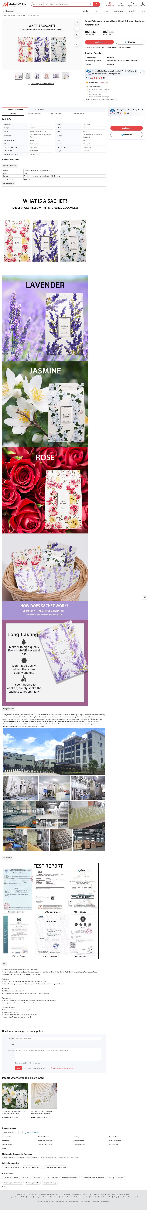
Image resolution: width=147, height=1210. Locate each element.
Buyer (95, 11)
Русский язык (54, 1197)
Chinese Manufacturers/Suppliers (48, 1194)
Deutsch (69, 1197)
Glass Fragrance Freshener (13, 1183)
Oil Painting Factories (11, 1178)
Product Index (111, 1194)
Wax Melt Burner (43, 1137)
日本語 (97, 1197)
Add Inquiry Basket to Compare (42, 84)
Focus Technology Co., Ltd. (59, 1201)
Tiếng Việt (123, 1197)
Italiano (63, 1197)
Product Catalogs (32, 1132)
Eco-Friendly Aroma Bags (31, 1167)
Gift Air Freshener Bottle (70, 1178)
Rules (143, 11)
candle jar (77, 1137)
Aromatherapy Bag (33, 15)
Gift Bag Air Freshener (116, 1178)
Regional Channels (99, 1194)
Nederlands (77, 1197)
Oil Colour (26, 1178)
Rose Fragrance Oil (32, 1183)
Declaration (95, 1201)
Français (45, 1197)
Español (30, 1197)
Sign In (88, 99)
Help (106, 11)
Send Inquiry (99, 42)
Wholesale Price (76, 1194)
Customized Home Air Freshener (93, 1178)
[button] (99, 114)
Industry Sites (87, 1194)
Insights (128, 1194)
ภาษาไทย (108, 1197)
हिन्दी (102, 1197)
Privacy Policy (105, 1201)
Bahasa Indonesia (133, 1197)
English (23, 1197)
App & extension (118, 11)
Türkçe (115, 1197)
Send (18, 1068)
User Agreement (85, 1201)
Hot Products (21, 1194)
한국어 (91, 1197)
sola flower (5, 1141)
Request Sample (125, 47)
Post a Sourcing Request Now (62, 1068)
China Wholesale (65, 1194)
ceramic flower (7, 1145)
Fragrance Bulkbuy (49, 1183)
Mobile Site (120, 1194)
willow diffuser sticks (45, 1141)
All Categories (9, 11)
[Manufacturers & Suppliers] (14, 4)
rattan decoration (115, 1141)
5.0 (118, 113)
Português (38, 1197)
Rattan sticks (113, 1145)
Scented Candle (79, 1141)
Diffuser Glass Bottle (45, 1145)
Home (4, 15)
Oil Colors (37, 1178)
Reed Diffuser (21, 15)
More (4, 1187)
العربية (85, 1197)
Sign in (142, 6)
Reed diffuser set (79, 1145)
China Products (31, 1194)
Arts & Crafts (11, 15)
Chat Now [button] (131, 42)
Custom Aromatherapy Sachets (55, 1167)
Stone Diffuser (114, 1137)
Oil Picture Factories (51, 1178)
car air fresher (6, 1137)
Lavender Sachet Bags (11, 1167)
